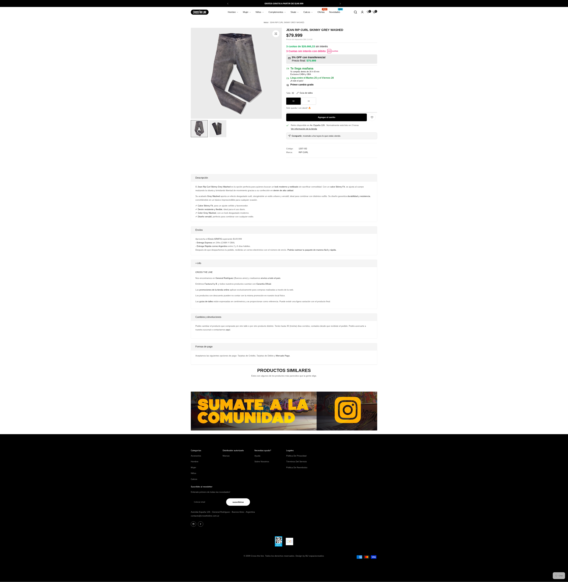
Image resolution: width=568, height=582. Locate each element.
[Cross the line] (200, 12)
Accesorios (196, 456)
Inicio (266, 22)
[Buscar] (355, 12)
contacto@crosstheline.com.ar (205, 516)
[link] (233, 12)
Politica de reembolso (296, 467)
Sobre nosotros (261, 461)
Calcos (194, 479)
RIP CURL (303, 152)
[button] (228, 3)
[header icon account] (362, 12)
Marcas (226, 456)
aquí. (228, 329)
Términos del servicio (296, 461)
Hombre (194, 461)
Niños (193, 473)
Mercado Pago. (283, 355)
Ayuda (257, 456)
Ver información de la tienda (304, 129)
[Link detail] (193, 524)
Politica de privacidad (296, 456)
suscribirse (238, 502)
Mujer (193, 467)
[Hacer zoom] (276, 33)
